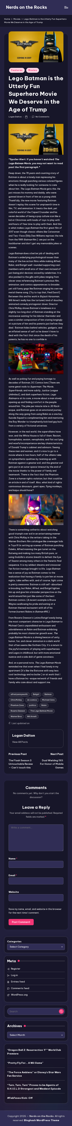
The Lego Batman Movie (41, 711)
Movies (32, 70)
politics (32, 705)
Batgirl (36, 694)
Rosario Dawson (18, 711)
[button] (20, 741)
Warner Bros (16, 716)
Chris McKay (16, 700)
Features (17, 70)
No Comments (42, 117)
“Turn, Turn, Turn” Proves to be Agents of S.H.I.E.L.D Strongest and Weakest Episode (34, 1086)
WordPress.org (19, 994)
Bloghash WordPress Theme (41, 1120)
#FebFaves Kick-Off (20, 1097)
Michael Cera (48, 700)
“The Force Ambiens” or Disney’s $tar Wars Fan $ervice (34, 1074)
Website (14, 891)
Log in (14, 975)
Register (15, 968)
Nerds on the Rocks (26, 7)
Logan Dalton (23, 735)
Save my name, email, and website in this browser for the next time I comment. (35, 911)
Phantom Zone (17, 705)
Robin (43, 705)
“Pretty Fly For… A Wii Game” (25, 1062)
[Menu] (66, 7)
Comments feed (20, 988)
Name (13, 858)
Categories (14, 941)
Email (13, 875)
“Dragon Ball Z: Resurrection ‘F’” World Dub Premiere (34, 1051)
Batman (48, 694)
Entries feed (18, 981)
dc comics (32, 700)
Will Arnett (32, 716)
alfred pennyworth (19, 694)
